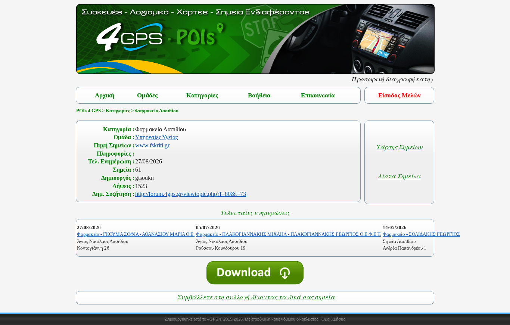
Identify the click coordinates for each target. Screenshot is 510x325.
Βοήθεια (259, 95)
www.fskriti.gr (152, 145)
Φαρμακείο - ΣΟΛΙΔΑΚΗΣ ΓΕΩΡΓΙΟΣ (421, 234)
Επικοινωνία (318, 95)
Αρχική (105, 95)
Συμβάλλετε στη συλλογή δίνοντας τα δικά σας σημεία (256, 297)
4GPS (212, 319)
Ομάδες (147, 95)
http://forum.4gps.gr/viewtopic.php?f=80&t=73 (190, 194)
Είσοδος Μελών (399, 95)
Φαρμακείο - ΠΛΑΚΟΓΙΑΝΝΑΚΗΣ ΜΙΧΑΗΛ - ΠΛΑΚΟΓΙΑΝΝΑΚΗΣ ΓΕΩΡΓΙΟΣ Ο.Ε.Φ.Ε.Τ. (288, 234)
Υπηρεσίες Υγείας (156, 137)
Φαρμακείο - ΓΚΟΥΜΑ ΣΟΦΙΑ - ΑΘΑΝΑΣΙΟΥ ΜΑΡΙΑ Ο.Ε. (136, 234)
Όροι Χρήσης (333, 319)
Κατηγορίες (202, 95)
